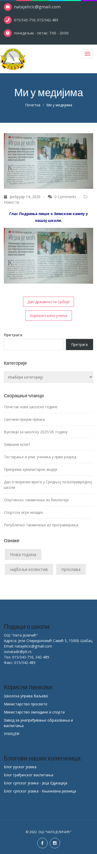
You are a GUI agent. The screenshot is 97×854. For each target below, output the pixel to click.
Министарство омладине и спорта (34, 712)
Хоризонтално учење (49, 315)
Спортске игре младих (23, 512)
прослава (70, 569)
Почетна (32, 104)
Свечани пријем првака (24, 419)
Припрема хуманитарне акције (30, 469)
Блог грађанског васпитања (28, 774)
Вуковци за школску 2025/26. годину (36, 431)
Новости (11, 202)
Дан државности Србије (48, 301)
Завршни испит (17, 444)
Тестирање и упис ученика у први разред (40, 456)
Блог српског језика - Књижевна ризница (40, 791)
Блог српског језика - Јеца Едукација (35, 782)
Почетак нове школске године (30, 406)
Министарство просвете (25, 704)
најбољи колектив (29, 569)
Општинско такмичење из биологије (36, 499)
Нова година (23, 554)
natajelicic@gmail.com (37, 7)
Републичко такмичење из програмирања (41, 524)
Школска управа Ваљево (26, 695)
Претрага (13, 334)
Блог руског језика (20, 766)
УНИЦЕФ (11, 733)
